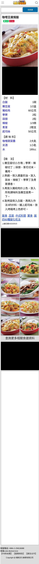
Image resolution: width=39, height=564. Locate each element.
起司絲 (6, 131)
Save (12, 21)
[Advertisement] (20, 458)
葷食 (30, 215)
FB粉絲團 (6, 554)
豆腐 (11, 215)
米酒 (5, 145)
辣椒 (5, 123)
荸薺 (5, 114)
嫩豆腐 (6, 106)
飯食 (4, 215)
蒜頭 (5, 118)
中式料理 (20, 215)
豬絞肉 (6, 110)
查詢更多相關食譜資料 (20, 338)
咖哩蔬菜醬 (8, 140)
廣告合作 (31, 554)
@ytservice (13, 551)
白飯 (5, 102)
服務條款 (19, 554)
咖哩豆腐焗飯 (10, 17)
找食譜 (30, 10)
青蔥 (5, 127)
